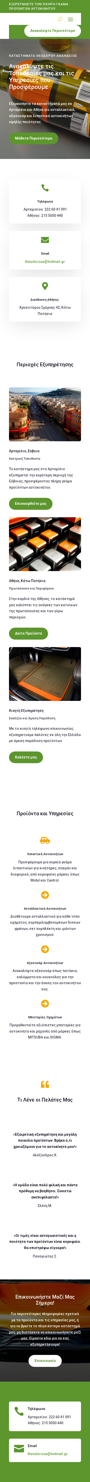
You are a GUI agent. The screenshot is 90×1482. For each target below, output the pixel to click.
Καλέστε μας (26, 757)
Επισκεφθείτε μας (30, 504)
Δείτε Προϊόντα (28, 633)
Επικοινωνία (45, 1361)
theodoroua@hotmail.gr (45, 262)
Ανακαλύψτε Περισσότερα (52, 31)
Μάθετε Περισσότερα (33, 138)
